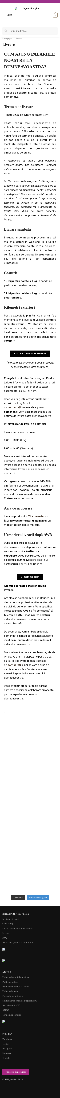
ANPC (5, 1010)
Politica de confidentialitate (15, 977)
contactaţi (14, 407)
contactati (14, 665)
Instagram (7, 1048)
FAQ (4, 937)
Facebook (7, 1039)
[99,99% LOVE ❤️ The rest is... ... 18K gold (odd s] (30, 876)
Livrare (6, 933)
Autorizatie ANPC (11, 1005)
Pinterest (6, 1053)
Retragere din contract (16, 1072)
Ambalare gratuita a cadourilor (17, 942)
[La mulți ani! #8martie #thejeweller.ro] (30, 840)
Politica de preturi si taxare (15, 986)
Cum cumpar (8, 923)
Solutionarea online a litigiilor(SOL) (20, 1000)
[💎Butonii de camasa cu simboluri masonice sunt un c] (30, 736)
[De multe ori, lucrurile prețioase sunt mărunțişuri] (30, 771)
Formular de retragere (13, 996)
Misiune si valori (10, 919)
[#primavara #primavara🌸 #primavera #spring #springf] (30, 851)
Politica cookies (10, 982)
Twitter (5, 1044)
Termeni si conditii (11, 1015)
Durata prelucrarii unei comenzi (18, 928)
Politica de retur (10, 991)
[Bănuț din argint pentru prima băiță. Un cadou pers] (30, 817)
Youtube (6, 1058)
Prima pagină (7, 38)
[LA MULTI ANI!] (30, 835)
